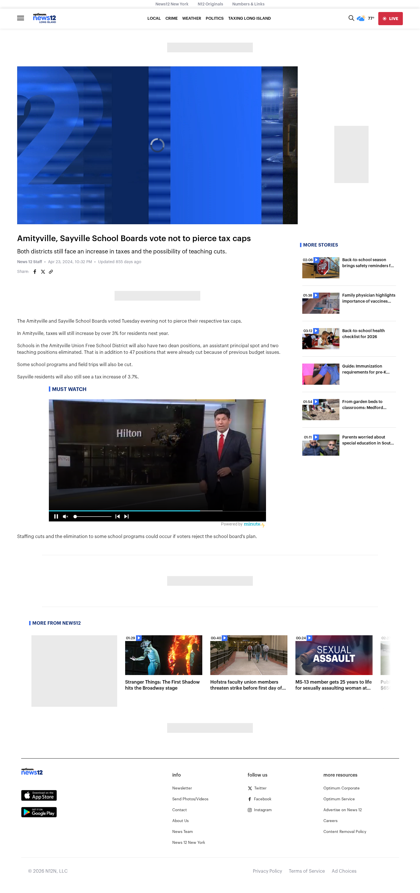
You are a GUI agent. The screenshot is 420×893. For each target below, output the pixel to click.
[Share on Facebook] (35, 271)
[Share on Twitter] (43, 271)
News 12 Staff (29, 262)
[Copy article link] (51, 271)
